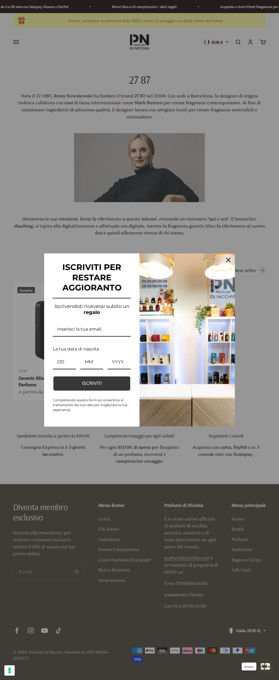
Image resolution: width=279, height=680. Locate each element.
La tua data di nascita (76, 349)
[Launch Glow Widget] (265, 666)
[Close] (228, 259)
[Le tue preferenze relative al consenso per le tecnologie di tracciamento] (9, 670)
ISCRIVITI (92, 383)
